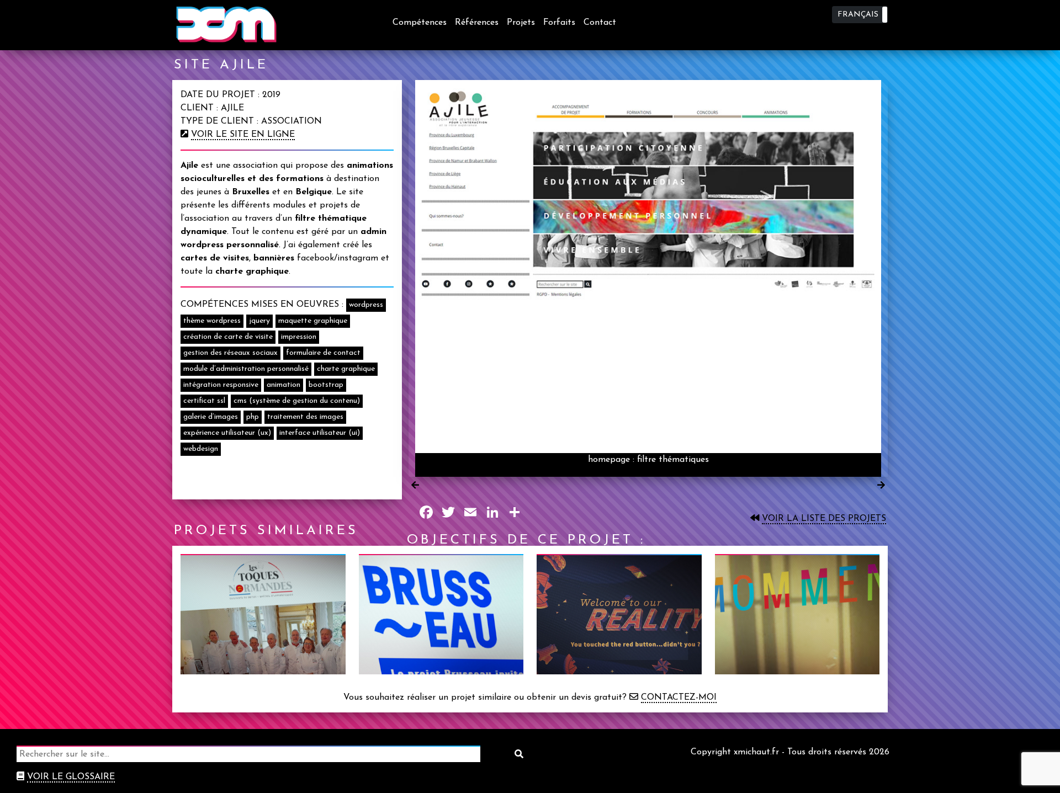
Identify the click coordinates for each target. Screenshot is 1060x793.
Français (858, 14)
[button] (860, 14)
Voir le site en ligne (243, 134)
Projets (521, 22)
